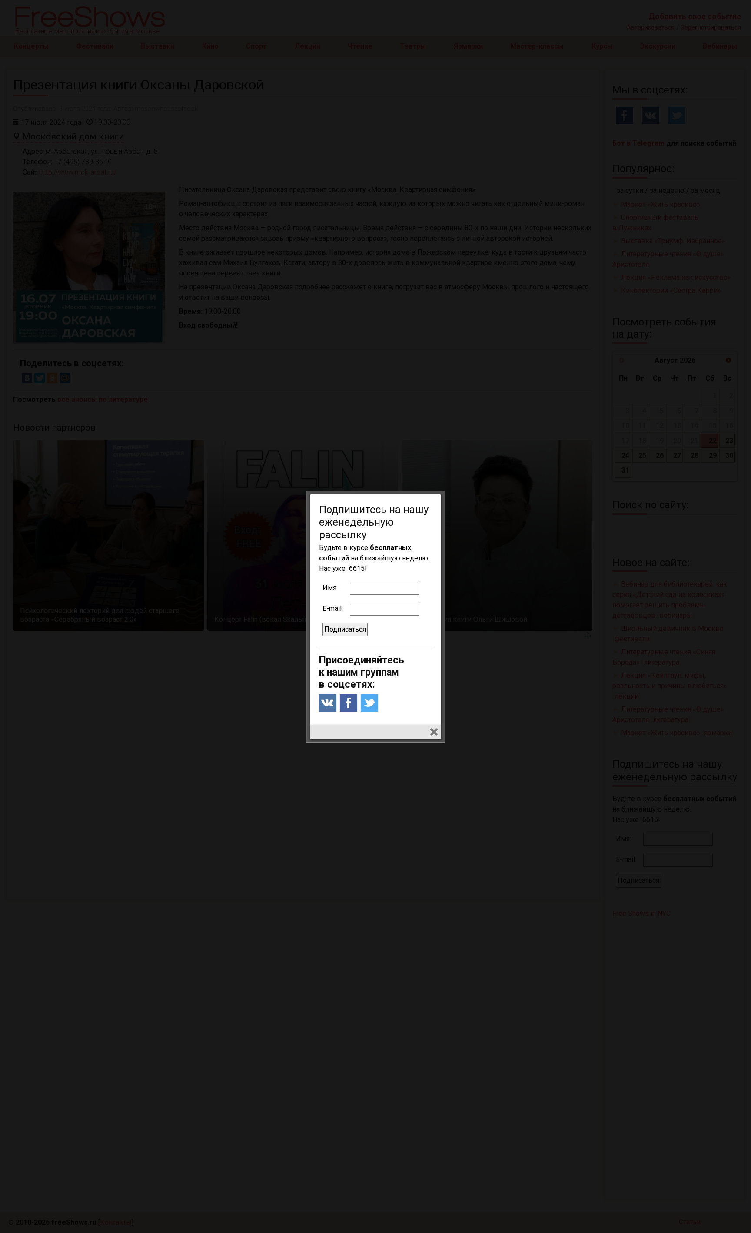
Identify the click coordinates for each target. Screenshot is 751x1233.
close (434, 732)
